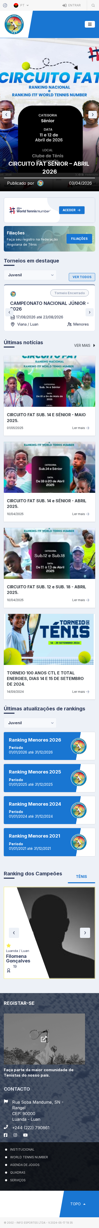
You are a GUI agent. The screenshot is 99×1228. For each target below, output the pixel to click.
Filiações (79, 239)
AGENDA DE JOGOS (25, 1165)
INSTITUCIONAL (22, 1149)
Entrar (74, 5)
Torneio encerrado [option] (69, 293)
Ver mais (82, 345)
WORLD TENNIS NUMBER (29, 1157)
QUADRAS (17, 1172)
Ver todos (82, 277)
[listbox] (69, 292)
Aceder (69, 210)
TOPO (76, 1204)
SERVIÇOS (18, 1180)
